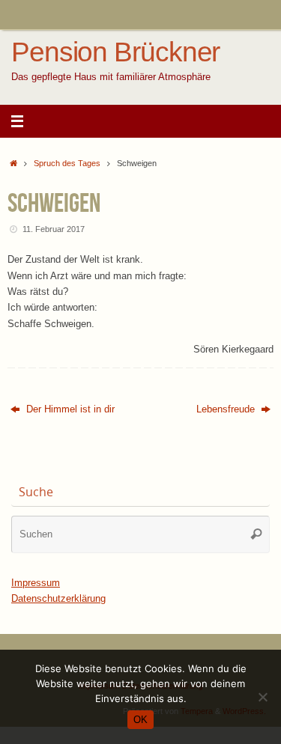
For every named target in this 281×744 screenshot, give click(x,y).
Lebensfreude (227, 409)
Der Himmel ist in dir (69, 409)
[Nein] (262, 696)
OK (140, 719)
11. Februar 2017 (53, 229)
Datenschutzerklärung (58, 599)
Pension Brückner (115, 52)
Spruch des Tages (67, 163)
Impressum (35, 583)
